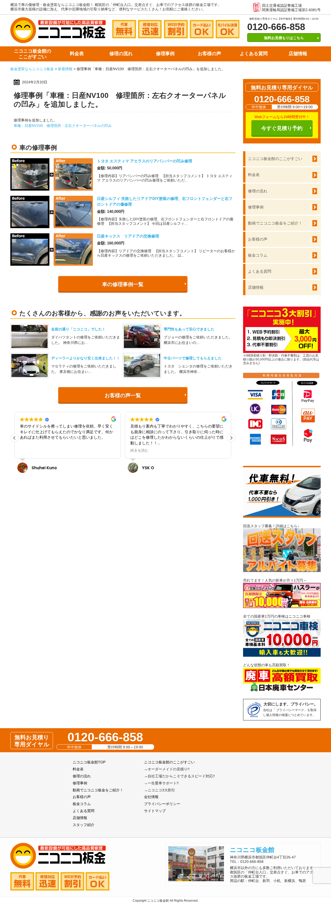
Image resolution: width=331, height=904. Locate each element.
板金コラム (257, 255)
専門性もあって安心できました (189, 329)
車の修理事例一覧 (123, 284)
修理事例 (165, 53)
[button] (231, 438)
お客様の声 (209, 53)
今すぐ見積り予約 (282, 128)
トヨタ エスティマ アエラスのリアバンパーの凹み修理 (144, 161)
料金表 (77, 53)
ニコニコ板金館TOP (89, 762)
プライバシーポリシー (162, 804)
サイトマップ (155, 811)
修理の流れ (121, 53)
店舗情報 (298, 53)
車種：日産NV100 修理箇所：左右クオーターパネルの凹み (63, 126)
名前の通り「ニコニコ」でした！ (78, 329)
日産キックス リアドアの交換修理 (128, 236)
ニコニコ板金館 (252, 849)
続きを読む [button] (29, 450)
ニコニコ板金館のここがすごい (32, 53)
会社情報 (151, 797)
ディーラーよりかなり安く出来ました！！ (85, 358)
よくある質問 (254, 53)
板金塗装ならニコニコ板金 (32, 69)
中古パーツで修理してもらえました (193, 358)
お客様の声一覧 (123, 395)
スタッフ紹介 (83, 825)
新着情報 (65, 69)
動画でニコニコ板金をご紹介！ (275, 223)
